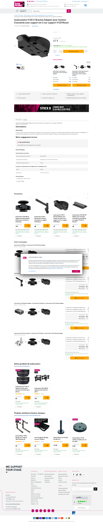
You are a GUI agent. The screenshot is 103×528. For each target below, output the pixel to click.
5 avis (23, 393)
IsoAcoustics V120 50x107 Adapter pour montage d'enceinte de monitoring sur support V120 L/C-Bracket (79, 218)
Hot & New (33, 476)
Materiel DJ (33, 480)
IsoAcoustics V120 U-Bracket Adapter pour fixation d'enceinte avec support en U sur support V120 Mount (60, 218)
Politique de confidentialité (64, 492)
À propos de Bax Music (50, 474)
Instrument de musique (36, 488)
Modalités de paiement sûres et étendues (76, 97)
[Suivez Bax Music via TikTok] (77, 474)
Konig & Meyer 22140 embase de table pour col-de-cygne (79, 439)
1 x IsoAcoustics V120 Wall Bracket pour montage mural (75, 277)
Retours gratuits (22, 97)
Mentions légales (62, 490)
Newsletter (47, 480)
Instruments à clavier (35, 496)
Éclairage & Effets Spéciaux (37, 498)
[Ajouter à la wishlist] (86, 51)
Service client (62, 471)
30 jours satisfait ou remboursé (72, 4)
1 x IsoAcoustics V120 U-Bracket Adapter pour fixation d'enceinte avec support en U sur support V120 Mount (76, 251)
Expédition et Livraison (63, 476)
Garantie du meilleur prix (71, 6)
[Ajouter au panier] (27, 226)
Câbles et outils (34, 500)
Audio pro (33, 478)
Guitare (32, 490)
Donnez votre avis (81, 507)
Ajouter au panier (80, 298)
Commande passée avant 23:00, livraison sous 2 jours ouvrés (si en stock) (44, 6)
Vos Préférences (32, 271)
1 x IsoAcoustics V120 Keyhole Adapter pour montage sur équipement (76, 307)
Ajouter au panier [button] (74, 51)
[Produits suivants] (87, 193)
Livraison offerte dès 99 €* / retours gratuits (38, 4)
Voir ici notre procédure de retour (13, 504)
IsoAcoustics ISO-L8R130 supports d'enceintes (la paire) (41, 389)
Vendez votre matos (62, 482)
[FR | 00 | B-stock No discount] (51, 108)
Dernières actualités (49, 478)
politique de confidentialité (57, 268)
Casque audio (34, 486)
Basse (32, 492)
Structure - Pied (34, 501)
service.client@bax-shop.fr (15, 508)
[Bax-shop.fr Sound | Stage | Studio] (19, 4)
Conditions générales (63, 488)
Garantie (60, 480)
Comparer (19, 236)
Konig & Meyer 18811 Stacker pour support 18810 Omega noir (21, 437)
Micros (32, 484)
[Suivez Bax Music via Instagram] (80, 474)
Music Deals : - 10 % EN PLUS (37, 474)
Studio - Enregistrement (36, 482)
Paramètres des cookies (63, 494)
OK (77, 271)
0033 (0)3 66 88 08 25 (12, 506)
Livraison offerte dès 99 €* (24, 94)
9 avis (23, 441)
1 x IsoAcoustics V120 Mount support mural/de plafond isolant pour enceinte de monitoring (75, 249)
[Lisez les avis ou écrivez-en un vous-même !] (17, 26)
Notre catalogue (48, 476)
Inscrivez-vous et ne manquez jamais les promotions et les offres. (84, 484)
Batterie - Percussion (35, 494)
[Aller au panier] (85, 4)
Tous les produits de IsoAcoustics (22, 366)
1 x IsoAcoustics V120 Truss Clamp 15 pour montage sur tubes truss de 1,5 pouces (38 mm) (76, 337)
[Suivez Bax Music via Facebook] (73, 474)
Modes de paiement (62, 474)
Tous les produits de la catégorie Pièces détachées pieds (27, 415)
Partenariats (47, 482)
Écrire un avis (35, 26)
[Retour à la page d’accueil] (17, 11)
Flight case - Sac (34, 503)
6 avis (42, 393)
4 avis (42, 441)
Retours (60, 478)
